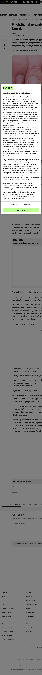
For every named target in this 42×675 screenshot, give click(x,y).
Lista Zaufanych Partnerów (15, 198)
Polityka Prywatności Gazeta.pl (12, 153)
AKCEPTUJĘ (21, 210)
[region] (21, 149)
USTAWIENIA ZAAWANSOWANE (20, 205)
